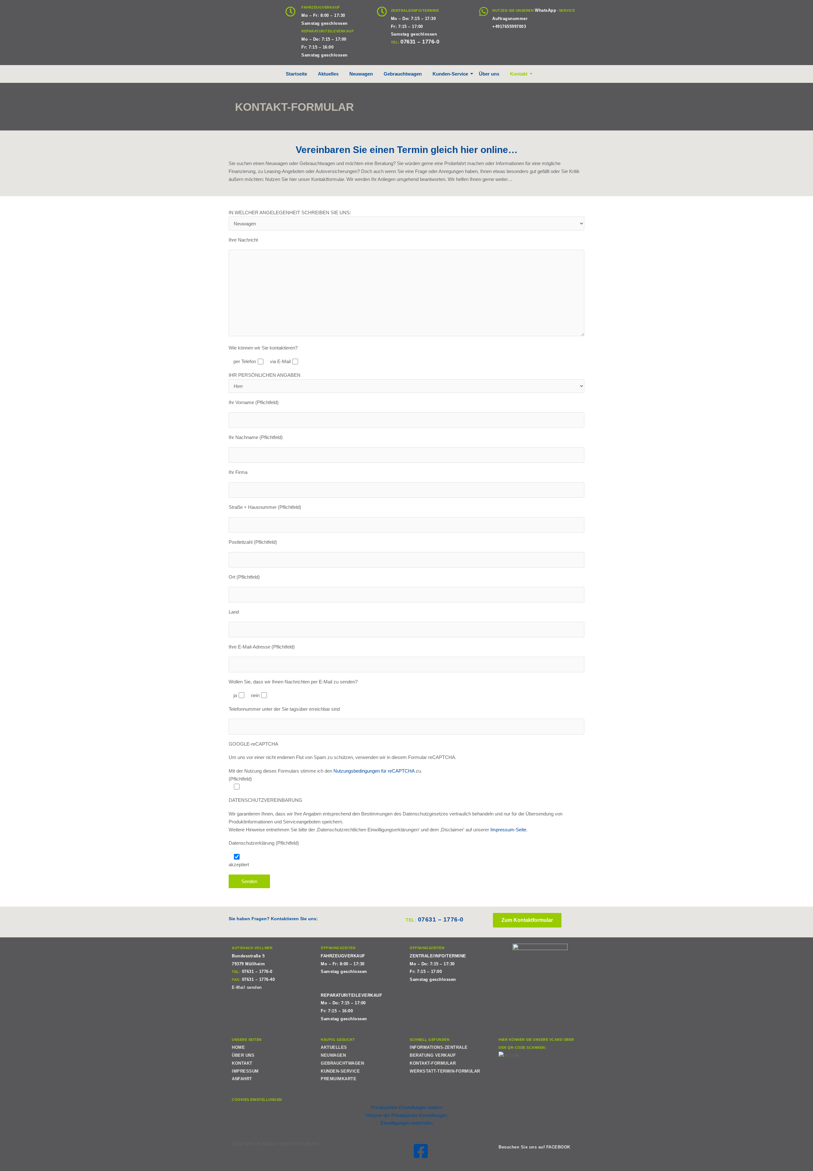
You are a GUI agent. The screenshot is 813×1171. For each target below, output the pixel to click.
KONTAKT (242, 1063)
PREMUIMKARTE (338, 1078)
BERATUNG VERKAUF (433, 1055)
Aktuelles (328, 74)
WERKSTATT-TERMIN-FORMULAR (445, 1071)
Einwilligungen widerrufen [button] (406, 1123)
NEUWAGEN (333, 1055)
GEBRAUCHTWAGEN (342, 1063)
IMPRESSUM (245, 1071)
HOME (238, 1047)
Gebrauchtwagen (403, 74)
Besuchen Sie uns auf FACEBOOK (534, 1147)
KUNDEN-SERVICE (340, 1071)
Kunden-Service (450, 74)
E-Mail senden (247, 987)
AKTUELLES (334, 1047)
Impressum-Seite (508, 829)
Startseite (296, 74)
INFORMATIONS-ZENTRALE (439, 1047)
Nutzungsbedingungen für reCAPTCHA (373, 771)
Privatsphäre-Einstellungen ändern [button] (406, 1107)
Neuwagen (361, 74)
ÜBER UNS (243, 1055)
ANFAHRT (242, 1078)
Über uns (489, 74)
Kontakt (518, 74)
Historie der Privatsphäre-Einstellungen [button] (406, 1115)
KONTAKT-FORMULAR (433, 1063)
